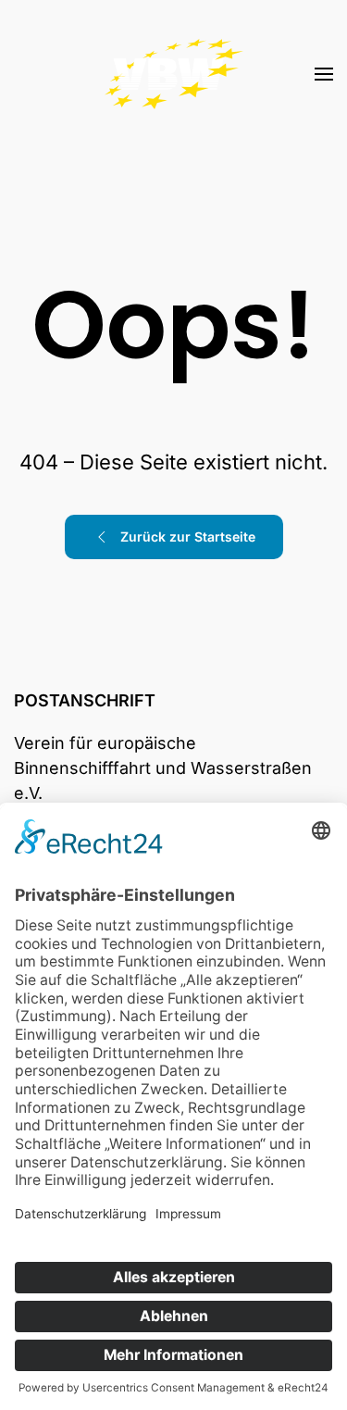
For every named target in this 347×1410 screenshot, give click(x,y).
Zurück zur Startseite (187, 536)
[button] (324, 74)
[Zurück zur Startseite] (174, 74)
